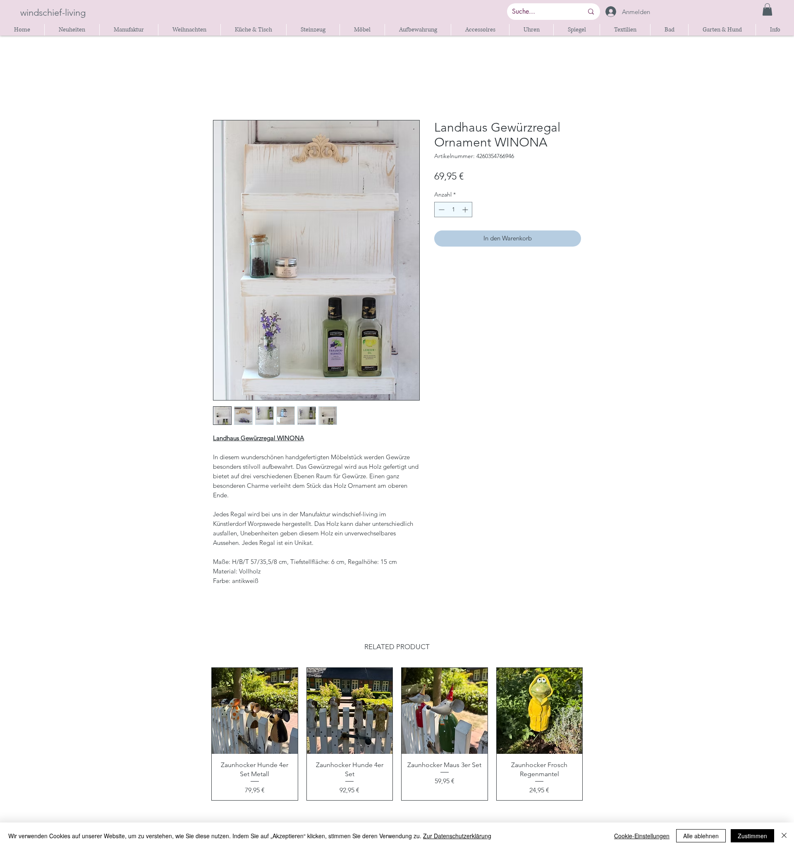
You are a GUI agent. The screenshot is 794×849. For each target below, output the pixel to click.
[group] (397, 734)
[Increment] (466, 209)
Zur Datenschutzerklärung (457, 836)
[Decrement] (440, 209)
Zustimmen (752, 836)
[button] (767, 9)
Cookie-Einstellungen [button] (642, 836)
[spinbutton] (453, 209)
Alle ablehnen (701, 836)
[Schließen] (784, 835)
